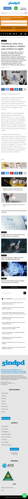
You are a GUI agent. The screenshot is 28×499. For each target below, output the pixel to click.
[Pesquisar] (26, 13)
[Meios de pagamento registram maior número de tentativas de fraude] (14, 246)
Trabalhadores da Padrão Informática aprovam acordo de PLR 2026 (13, 318)
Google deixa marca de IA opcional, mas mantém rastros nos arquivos (13, 235)
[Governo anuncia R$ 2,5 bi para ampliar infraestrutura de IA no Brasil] (14, 269)
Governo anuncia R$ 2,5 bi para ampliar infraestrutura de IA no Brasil (12, 281)
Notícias (4, 37)
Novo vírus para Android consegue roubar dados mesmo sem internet (13, 333)
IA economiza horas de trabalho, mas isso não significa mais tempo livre (12, 303)
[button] (25, 34)
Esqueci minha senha (5, 30)
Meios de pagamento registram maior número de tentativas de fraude (12, 258)
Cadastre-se (12, 30)
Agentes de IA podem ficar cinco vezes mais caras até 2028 (13, 343)
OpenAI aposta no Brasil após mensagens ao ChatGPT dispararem (12, 338)
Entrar (14, 27)
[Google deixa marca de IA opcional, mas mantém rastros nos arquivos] (14, 222)
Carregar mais (14, 287)
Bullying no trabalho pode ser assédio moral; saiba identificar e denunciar (13, 348)
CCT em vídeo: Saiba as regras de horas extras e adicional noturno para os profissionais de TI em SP (14, 313)
